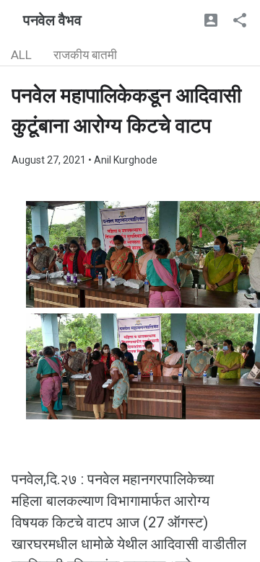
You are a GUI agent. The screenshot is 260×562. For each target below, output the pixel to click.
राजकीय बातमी (85, 55)
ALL (21, 55)
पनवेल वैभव (52, 20)
